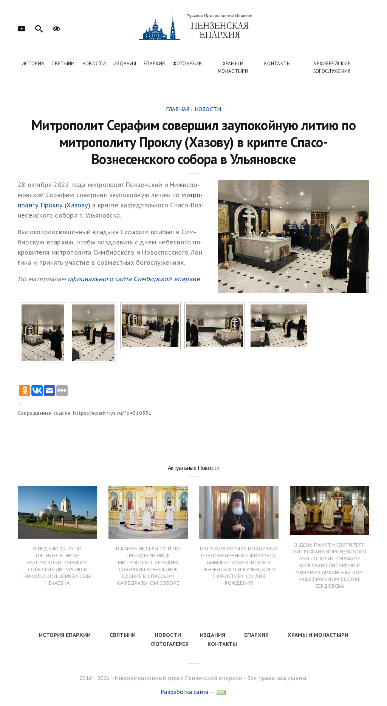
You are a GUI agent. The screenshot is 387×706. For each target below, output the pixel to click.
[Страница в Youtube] (21, 28)
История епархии (65, 635)
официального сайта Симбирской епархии (134, 279)
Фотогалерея (169, 644)
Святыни (62, 63)
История (33, 63)
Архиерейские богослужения (332, 67)
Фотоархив (187, 63)
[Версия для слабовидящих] (56, 28)
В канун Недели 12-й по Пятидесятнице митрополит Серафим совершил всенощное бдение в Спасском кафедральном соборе (148, 565)
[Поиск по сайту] (39, 28)
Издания (124, 63)
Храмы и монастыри (233, 67)
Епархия (154, 63)
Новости (94, 63)
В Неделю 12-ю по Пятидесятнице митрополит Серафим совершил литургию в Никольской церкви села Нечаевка (57, 565)
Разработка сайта (184, 692)
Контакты (277, 63)
